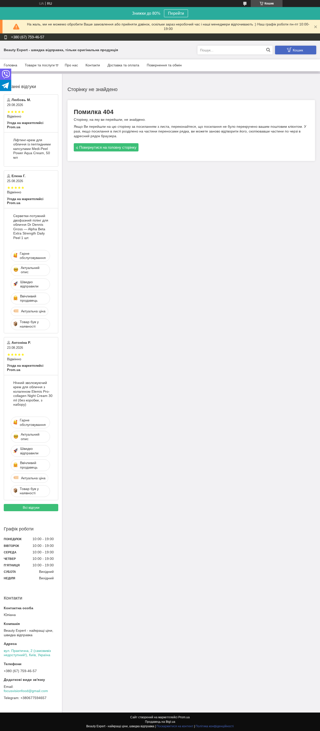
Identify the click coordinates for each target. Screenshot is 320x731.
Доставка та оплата (123, 65)
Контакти (93, 65)
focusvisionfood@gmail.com (26, 691)
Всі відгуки (31, 507)
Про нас (71, 65)
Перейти (176, 13)
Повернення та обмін (164, 65)
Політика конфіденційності (215, 726)
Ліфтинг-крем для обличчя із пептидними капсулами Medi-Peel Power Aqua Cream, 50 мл (32, 148)
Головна (10, 65)
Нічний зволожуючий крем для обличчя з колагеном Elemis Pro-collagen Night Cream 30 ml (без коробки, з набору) (32, 394)
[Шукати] (268, 50)
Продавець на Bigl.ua (160, 722)
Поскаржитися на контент (174, 726)
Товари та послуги (40, 65)
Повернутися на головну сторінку (107, 147)
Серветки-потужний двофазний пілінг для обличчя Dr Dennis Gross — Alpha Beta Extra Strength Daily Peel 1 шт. (30, 227)
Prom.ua (184, 717)
